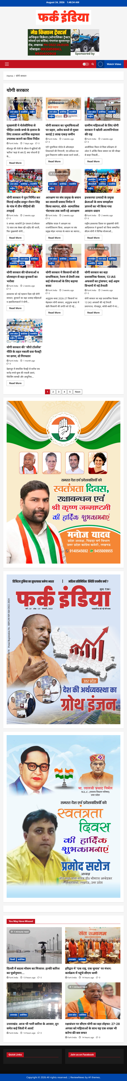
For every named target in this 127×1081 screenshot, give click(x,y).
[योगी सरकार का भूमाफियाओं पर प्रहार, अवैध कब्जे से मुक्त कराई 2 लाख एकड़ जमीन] (63, 109)
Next (77, 391)
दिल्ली (12, 959)
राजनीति (24, 111)
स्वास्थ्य (13, 116)
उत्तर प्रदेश (14, 111)
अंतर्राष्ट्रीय (92, 179)
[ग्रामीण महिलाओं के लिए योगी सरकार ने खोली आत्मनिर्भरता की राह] (102, 109)
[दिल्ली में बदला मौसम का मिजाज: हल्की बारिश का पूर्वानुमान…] (34, 945)
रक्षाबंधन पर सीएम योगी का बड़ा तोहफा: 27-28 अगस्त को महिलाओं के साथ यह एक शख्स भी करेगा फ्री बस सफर (92, 1028)
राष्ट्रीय (32, 111)
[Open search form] (93, 64)
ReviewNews (77, 1077)
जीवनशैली (92, 184)
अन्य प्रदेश (102, 179)
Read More (16, 163)
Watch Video (114, 63)
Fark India (13, 143)
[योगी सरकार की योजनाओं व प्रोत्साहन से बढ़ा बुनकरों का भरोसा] (24, 256)
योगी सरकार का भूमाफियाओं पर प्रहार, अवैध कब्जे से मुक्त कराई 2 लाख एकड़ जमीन (62, 130)
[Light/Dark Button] (86, 64)
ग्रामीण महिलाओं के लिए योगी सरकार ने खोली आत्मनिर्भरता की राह (102, 130)
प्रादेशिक (63, 111)
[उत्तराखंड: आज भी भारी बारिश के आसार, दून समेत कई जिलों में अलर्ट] (34, 1000)
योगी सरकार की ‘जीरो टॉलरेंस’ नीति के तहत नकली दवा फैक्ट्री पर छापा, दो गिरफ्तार (24, 351)
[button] (6, 64)
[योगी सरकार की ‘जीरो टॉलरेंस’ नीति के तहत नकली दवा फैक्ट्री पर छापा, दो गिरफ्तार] (24, 330)
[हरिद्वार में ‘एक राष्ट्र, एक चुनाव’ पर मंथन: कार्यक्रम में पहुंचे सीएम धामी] (92, 945)
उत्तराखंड (72, 959)
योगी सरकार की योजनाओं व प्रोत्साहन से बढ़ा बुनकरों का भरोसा (23, 277)
